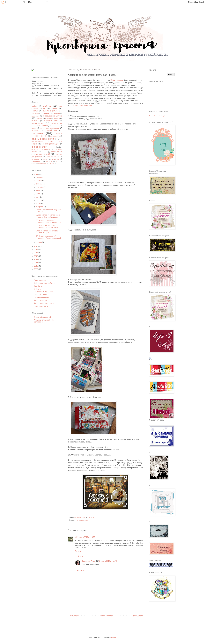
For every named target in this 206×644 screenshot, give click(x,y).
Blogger (114, 637)
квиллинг (39, 118)
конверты (35, 121)
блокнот (55, 108)
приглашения (55, 136)
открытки (37, 133)
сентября (40, 187)
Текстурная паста (41, 306)
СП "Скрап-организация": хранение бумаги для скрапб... (49, 237)
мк (41, 128)
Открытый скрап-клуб (42, 317)
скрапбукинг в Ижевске (41, 149)
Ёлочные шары (40, 280)
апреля (39, 200)
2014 (36, 253)
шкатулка (55, 159)
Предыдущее (137, 616)
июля (38, 190)
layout (33, 163)
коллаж (57, 118)
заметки (57, 113)
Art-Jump (49, 161)
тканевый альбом (53, 156)
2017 (36, 175)
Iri (76, 537)
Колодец (37, 289)
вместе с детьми (50, 111)
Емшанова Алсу (88, 561)
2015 (36, 250)
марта (38, 204)
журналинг (35, 113)
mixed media (42, 163)
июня (38, 194)
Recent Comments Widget (157, 116)
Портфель (38, 286)
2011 (36, 263)
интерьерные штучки (52, 116)
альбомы (47, 106)
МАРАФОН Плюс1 (51, 121)
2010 (36, 266)
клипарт (48, 118)
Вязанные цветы (40, 300)
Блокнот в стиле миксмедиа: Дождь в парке (47, 232)
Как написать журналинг (43, 292)
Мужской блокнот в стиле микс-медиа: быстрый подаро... (48, 216)
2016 (36, 246)
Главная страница (105, 616)
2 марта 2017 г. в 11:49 (108, 561)
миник (34, 128)
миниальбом (56, 126)
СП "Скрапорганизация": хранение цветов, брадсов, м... (49, 221)
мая (38, 197)
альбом (34, 106)
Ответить (78, 551)
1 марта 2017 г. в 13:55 (86, 537)
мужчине (35, 130)
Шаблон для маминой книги (44, 283)
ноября (39, 181)
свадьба (50, 142)
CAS (57, 161)
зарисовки (35, 116)
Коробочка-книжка (41, 295)
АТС (44, 108)
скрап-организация (51, 144)
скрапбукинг (39, 146)
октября (39, 184)
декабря (39, 177)
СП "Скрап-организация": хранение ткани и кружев (47, 227)
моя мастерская (52, 128)
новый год (52, 130)
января (39, 242)
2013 (36, 256)
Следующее (74, 616)
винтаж (35, 111)
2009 (36, 269)
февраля (40, 207)
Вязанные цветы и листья (44, 303)
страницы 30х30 (42, 154)
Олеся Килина (116, 80)
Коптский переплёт (41, 297)
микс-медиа (56, 123)
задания (45, 113)
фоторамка (35, 159)
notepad (51, 163)
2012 (36, 259)
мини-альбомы (42, 126)
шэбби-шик (36, 161)
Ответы (80, 556)
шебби (45, 159)
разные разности (82, 520)
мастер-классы (37, 123)
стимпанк (44, 152)
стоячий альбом (56, 152)
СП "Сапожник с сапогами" (81, 106)
